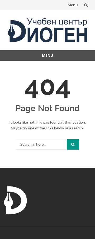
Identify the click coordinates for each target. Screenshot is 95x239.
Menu (73, 4)
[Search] (73, 144)
